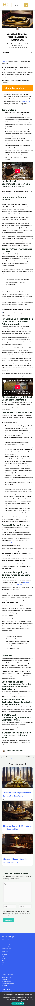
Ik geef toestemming (18, 1003)
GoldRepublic (26, 101)
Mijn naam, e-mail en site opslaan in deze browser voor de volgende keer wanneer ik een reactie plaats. (16, 914)
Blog (7, 61)
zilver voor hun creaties (9, 193)
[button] (31, 52)
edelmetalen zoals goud (22, 584)
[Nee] (33, 999)
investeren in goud (7, 542)
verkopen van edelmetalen (21, 555)
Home (3, 61)
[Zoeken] (26, 5)
